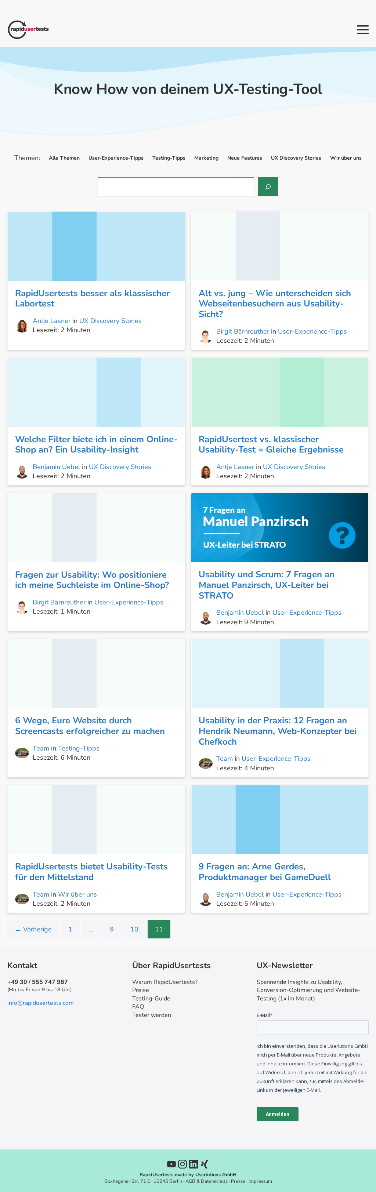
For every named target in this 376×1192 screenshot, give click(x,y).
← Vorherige (33, 929)
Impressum (260, 1181)
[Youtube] (171, 1164)
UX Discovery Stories (110, 320)
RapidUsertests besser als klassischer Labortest (92, 298)
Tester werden (151, 1015)
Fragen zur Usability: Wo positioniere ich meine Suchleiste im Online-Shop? (92, 580)
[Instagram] (182, 1164)
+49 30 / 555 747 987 (37, 982)
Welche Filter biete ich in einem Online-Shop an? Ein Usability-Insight (96, 444)
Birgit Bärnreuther (242, 331)
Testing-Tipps (79, 748)
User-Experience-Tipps (312, 331)
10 (134, 929)
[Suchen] (268, 186)
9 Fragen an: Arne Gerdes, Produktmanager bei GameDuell (265, 872)
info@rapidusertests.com (40, 1003)
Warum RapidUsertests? (165, 982)
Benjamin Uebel (56, 466)
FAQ (138, 1007)
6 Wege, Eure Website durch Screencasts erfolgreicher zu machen (90, 726)
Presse (238, 1181)
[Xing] (204, 1164)
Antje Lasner (51, 320)
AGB (190, 1181)
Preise (140, 990)
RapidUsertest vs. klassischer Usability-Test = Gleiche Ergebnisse (271, 444)
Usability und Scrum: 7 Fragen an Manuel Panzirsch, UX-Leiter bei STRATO (267, 585)
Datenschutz (214, 1181)
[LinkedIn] (193, 1164)
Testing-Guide (151, 999)
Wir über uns (77, 894)
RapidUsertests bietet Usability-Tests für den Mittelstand (91, 872)
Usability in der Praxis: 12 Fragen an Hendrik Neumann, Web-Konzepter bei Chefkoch (278, 731)
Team (41, 748)
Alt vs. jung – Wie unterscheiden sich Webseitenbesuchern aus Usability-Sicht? (275, 303)
